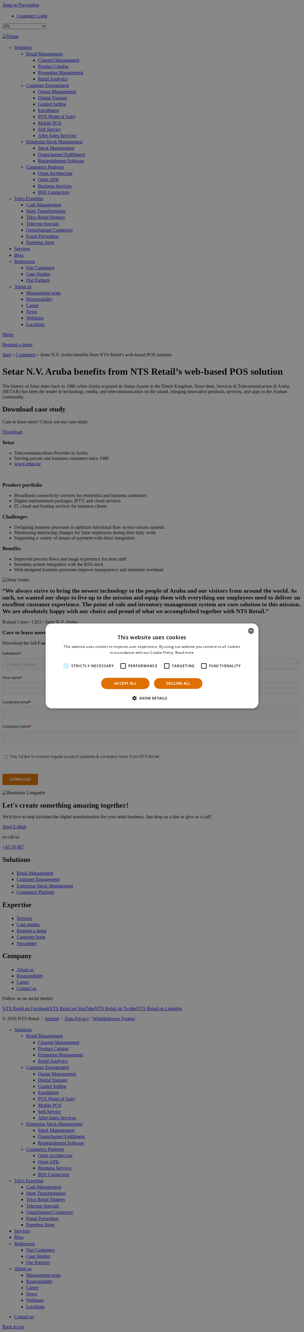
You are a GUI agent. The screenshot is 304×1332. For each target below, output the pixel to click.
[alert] (152, 666)
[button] (152, 698)
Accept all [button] (125, 683)
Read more (184, 652)
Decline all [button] (178, 683)
